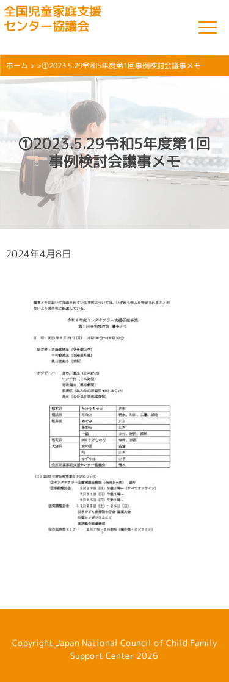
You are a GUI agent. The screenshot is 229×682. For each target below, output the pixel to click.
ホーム (17, 65)
